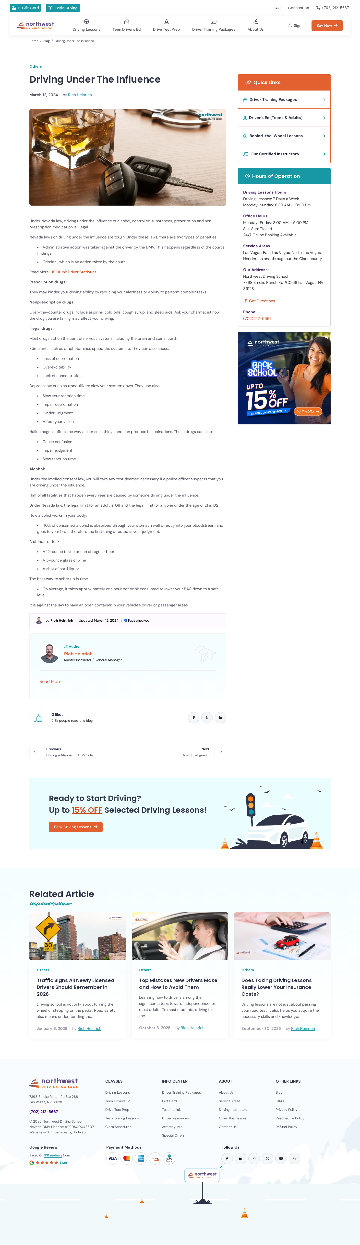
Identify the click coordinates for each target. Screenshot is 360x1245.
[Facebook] (193, 717)
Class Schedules (118, 1127)
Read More (50, 681)
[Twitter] (207, 717)
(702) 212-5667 (257, 318)
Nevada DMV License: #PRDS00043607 (61, 1127)
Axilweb (79, 1132)
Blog (46, 41)
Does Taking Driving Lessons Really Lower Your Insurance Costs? (276, 987)
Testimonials (171, 1109)
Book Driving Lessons (73, 827)
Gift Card (169, 1101)
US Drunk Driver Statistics (73, 272)
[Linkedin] (220, 717)
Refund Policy (286, 1127)
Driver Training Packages (181, 1092)
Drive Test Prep (117, 1109)
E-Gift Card (28, 7)
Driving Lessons (117, 1092)
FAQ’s (280, 1101)
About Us (226, 1092)
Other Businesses (232, 1118)
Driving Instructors (233, 1109)
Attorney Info (172, 1127)
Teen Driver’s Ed (118, 1101)
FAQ (277, 7)
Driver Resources (175, 1118)
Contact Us (298, 7)
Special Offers (173, 1135)
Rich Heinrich (80, 94)
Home (33, 41)
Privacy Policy (287, 1109)
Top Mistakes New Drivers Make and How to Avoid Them (178, 984)
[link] (227, 1158)
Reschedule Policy (290, 1118)
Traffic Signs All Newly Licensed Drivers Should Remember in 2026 (75, 987)
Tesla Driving (66, 7)
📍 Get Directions (259, 300)
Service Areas (229, 1101)
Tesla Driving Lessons (122, 1118)
